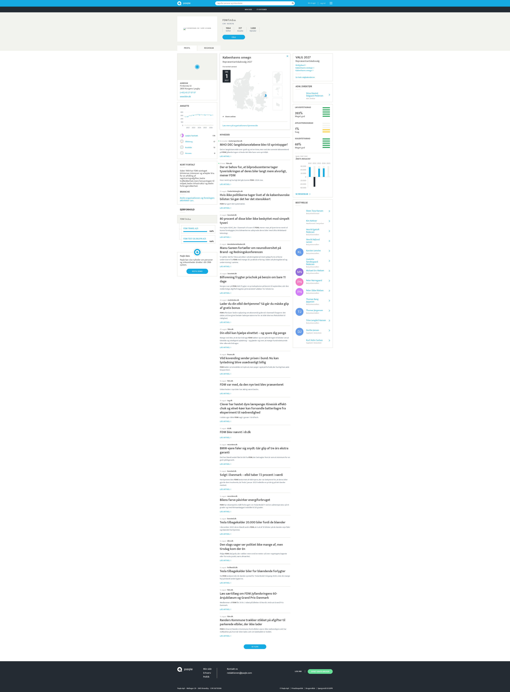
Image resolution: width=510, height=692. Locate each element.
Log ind (322, 3)
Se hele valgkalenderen (305, 77)
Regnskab (209, 48)
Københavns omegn (304, 70)
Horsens (188, 153)
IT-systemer (262, 9)
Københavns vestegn (304, 68)
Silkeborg (189, 141)
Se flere (255, 646)
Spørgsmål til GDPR (325, 688)
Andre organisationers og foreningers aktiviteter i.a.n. (197, 199)
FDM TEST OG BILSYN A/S (194, 239)
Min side (248, 9)
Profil (187, 48)
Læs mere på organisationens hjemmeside (240, 125)
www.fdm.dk (185, 96)
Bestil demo (197, 271)
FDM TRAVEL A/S (190, 228)
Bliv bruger (312, 3)
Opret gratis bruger (320, 671)
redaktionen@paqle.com (239, 673)
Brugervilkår (310, 688)
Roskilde (188, 147)
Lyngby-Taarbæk (191, 135)
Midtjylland (300, 65)
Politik (206, 677)
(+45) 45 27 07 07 (188, 92)
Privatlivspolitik (297, 688)
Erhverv (207, 673)
